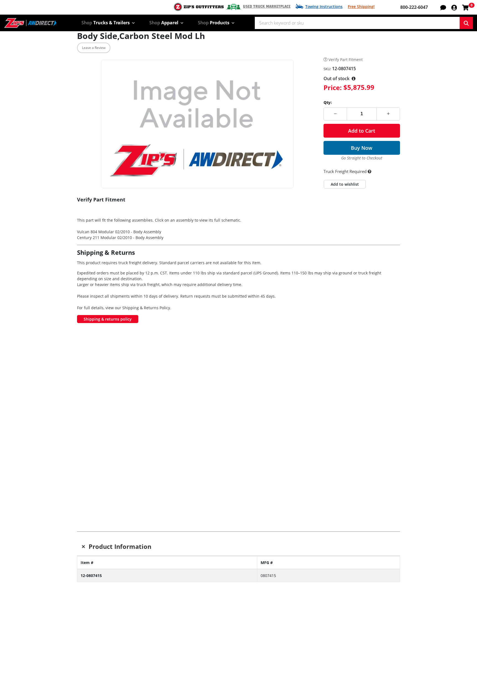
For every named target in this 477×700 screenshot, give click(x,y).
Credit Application (358, 665)
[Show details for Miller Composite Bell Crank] (266, 434)
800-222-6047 (414, 7)
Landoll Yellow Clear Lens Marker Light (374, 460)
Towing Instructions (324, 6)
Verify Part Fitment (345, 59)
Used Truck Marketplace (266, 7)
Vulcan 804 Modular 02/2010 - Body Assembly (119, 231)
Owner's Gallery (93, 681)
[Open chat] (443, 7)
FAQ (212, 688)
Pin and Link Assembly (319, 457)
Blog (81, 673)
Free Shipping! (361, 6)
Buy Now (361, 148)
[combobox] (357, 23)
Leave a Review (93, 47)
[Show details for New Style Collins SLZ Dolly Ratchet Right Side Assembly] (157, 434)
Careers (282, 665)
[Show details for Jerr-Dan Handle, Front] (211, 434)
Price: (333, 87)
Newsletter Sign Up (111, 624)
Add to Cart (361, 130)
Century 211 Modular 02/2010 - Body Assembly (120, 237)
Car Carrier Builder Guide (169, 665)
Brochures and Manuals (167, 673)
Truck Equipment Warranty (236, 681)
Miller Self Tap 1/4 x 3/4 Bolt (103, 457)
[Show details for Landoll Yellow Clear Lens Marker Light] (374, 434)
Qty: (328, 102)
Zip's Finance (353, 657)
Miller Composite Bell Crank (265, 457)
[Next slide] (390, 459)
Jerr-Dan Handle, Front (211, 457)
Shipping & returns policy (108, 319)
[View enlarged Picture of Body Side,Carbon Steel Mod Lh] (197, 124)
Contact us (219, 657)
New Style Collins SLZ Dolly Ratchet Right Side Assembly (157, 462)
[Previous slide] (86, 459)
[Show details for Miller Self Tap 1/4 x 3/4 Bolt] (103, 434)
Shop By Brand (158, 657)
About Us (283, 657)
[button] (454, 7)
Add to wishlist (345, 184)
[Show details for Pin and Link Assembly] (320, 434)
